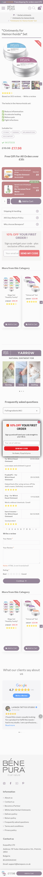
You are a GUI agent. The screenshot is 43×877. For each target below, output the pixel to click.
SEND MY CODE (21, 448)
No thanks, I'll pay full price (21, 453)
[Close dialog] (39, 422)
